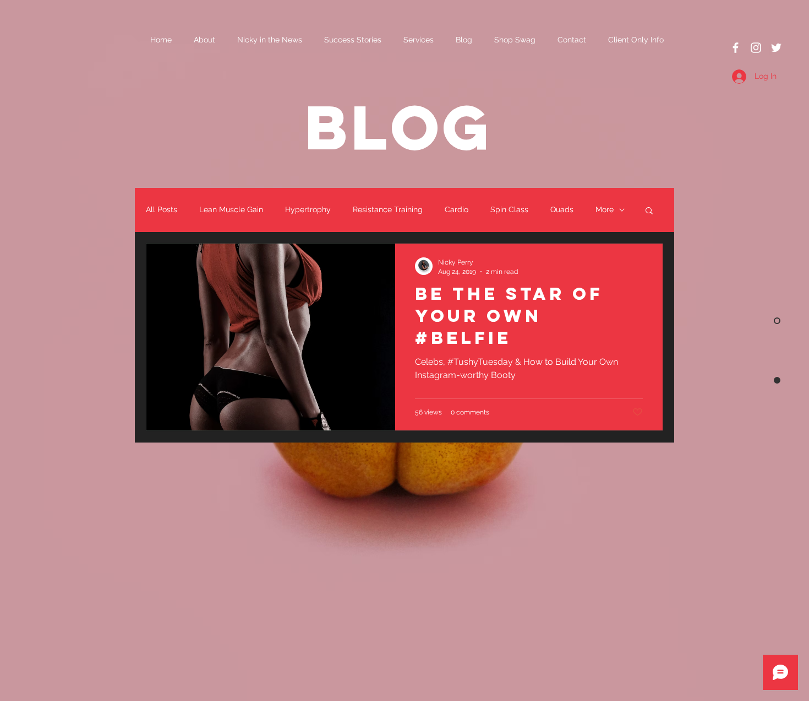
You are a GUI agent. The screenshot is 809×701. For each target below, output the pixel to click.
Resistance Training (388, 209)
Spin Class (509, 209)
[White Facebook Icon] (735, 48)
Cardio (456, 209)
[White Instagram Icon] (756, 48)
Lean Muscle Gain (231, 209)
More (604, 209)
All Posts (161, 209)
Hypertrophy (308, 209)
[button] (649, 211)
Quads (561, 209)
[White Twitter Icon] (776, 48)
